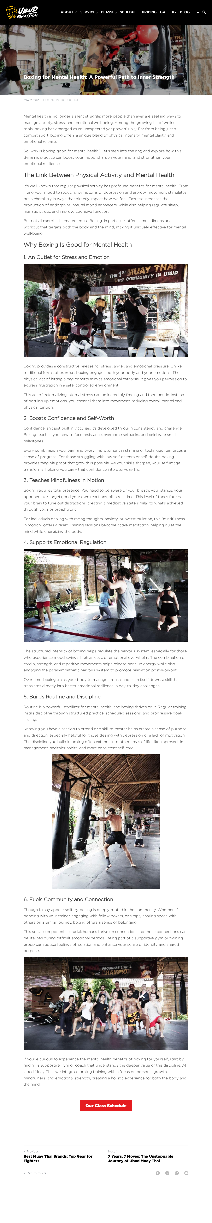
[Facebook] (158, 1173)
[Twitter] (167, 1173)
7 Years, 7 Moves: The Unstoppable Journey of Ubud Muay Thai (140, 1158)
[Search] (204, 12)
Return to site (36, 1173)
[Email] (186, 1173)
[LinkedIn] (177, 1173)
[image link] (22, 12)
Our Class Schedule (106, 1105)
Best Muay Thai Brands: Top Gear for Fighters (58, 1158)
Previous (32, 1151)
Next (111, 1151)
